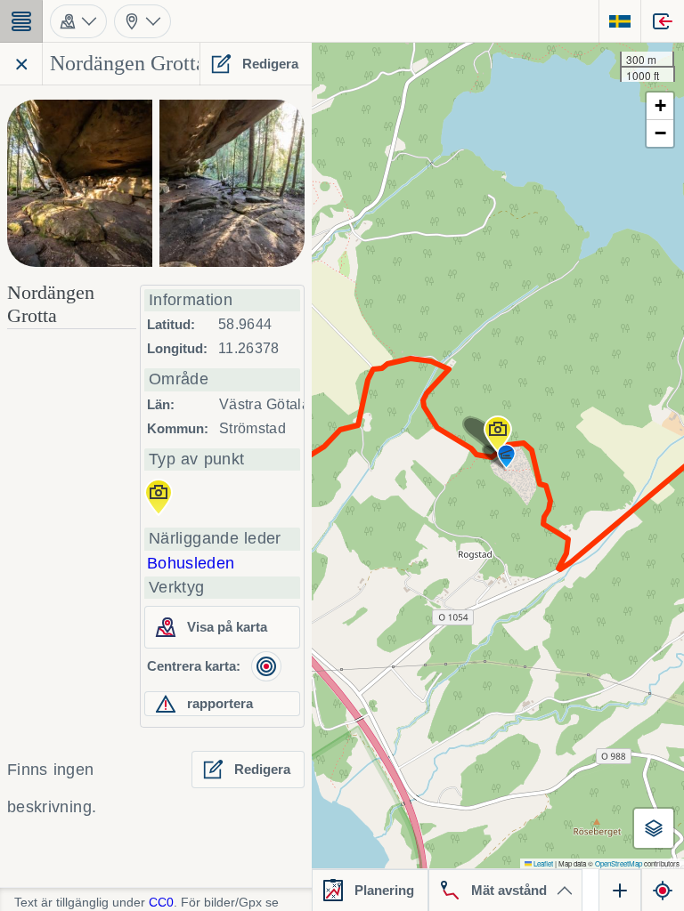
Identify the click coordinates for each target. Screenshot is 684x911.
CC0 (161, 902)
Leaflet (542, 863)
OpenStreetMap (618, 863)
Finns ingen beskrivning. (51, 788)
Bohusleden (191, 563)
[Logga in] (662, 21)
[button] (498, 434)
